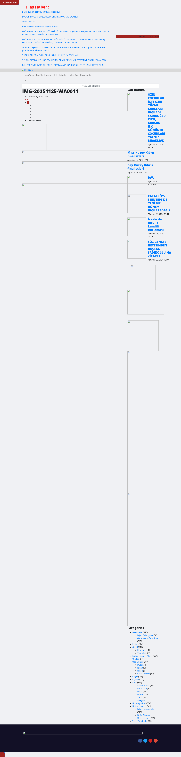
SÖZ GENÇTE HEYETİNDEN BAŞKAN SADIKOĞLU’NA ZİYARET (159, 249)
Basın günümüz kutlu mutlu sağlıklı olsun (41, 11)
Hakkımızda (85, 75)
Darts (139, 691)
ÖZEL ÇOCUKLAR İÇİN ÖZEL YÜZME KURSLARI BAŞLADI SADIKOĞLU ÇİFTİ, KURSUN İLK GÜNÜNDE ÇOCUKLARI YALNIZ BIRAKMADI (157, 117)
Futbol (140, 694)
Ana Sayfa (29, 75)
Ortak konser (28, 21)
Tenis (139, 697)
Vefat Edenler (143, 673)
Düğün (140, 664)
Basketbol (142, 688)
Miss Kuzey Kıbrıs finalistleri (141, 154)
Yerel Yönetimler (140, 721)
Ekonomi (141, 650)
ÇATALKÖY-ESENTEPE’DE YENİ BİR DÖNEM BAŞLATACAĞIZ (159, 203)
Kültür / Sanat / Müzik (142, 656)
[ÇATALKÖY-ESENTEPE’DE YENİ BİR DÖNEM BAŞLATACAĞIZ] (136, 203)
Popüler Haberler (44, 75)
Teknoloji (141, 653)
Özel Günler (137, 662)
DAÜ (151, 177)
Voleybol (141, 700)
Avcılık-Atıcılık (143, 685)
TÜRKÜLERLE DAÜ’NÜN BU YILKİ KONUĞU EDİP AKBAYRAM (50, 55)
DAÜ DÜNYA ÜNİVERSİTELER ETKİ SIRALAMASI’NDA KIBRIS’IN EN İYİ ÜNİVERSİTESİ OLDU (63, 65)
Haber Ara (73, 75)
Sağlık (135, 676)
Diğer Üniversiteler (146, 709)
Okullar (135, 659)
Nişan (140, 670)
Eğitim (135, 644)
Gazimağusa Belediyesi (147, 638)
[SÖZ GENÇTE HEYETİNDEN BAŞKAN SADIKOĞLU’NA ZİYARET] (136, 249)
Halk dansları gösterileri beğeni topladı (40, 26)
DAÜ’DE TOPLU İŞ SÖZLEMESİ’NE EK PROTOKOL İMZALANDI (50, 16)
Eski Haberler (60, 75)
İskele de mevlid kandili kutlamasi (156, 224)
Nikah (140, 667)
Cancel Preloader (9, 2)
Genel (135, 647)
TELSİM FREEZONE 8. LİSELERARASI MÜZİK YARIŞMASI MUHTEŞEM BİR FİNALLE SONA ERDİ (64, 60)
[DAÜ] (136, 185)
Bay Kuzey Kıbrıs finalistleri (140, 167)
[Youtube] (150, 741)
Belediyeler (137, 632)
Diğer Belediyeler (145, 635)
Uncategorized (139, 703)
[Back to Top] (2, 754)
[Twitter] (145, 741)
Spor (134, 682)
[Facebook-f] (140, 741)
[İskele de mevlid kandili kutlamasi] (136, 227)
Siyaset (135, 679)
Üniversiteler (138, 706)
